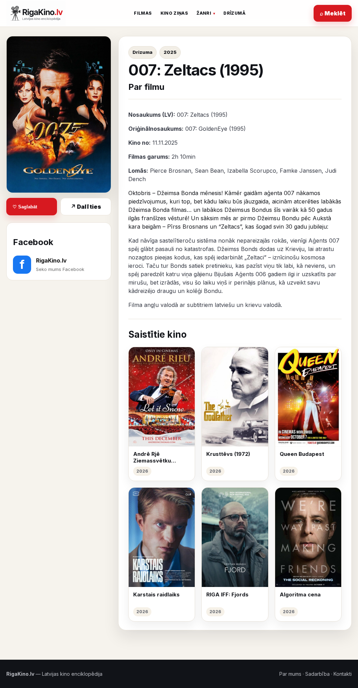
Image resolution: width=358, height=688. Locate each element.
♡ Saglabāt (25, 206)
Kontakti (343, 674)
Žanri (203, 13)
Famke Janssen (301, 170)
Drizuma (142, 52)
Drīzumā (234, 13)
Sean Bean (209, 170)
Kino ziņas (174, 13)
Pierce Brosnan (170, 170)
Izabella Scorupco (251, 170)
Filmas (143, 13)
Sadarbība (317, 674)
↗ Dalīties (86, 206)
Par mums (290, 674)
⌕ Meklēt (332, 13)
